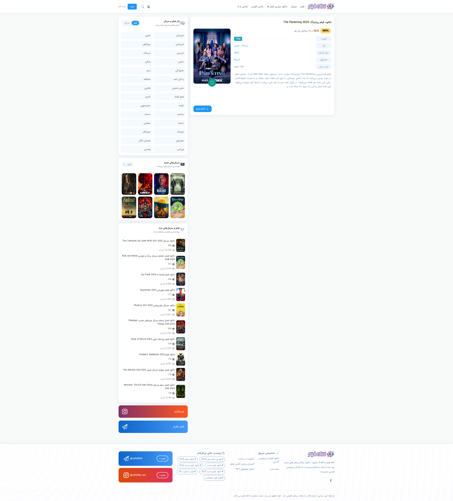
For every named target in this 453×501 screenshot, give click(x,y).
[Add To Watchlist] (212, 83)
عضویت (162, 458)
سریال (294, 6)
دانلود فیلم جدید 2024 (189, 465)
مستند (147, 114)
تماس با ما (242, 6)
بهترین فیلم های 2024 (211, 459)
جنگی (147, 62)
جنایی (181, 62)
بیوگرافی (146, 44)
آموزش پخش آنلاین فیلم (242, 464)
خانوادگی (179, 70)
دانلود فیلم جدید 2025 (211, 471)
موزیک (180, 132)
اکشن (147, 35)
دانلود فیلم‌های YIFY (245, 469)
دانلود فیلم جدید (214, 465)
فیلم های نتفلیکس (213, 477)
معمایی (147, 123)
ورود (132, 6)
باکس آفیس (257, 6)
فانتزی (147, 88)
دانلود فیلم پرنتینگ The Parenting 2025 (307, 22)
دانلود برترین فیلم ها (277, 6)
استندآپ (180, 35)
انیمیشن (180, 44)
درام (148, 70)
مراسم (181, 114)
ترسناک (244, 46)
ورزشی (180, 149)
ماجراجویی (145, 105)
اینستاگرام (179, 411)
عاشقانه (147, 79)
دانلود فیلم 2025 (186, 459)
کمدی (236, 46)
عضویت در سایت (246, 459)
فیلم (302, 6)
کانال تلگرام (178, 427)
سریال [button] (127, 23)
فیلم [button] (135, 23)
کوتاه (181, 105)
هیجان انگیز (144, 140)
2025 (236, 53)
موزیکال (146, 132)
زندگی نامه (179, 79)
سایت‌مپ (274, 469)
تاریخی (180, 53)
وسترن (147, 149)
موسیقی (180, 140)
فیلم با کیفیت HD (186, 471)
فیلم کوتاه (179, 97)
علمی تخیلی (178, 88)
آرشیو (129, 164)
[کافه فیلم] (321, 6)
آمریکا (237, 60)
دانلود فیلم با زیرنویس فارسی (268, 460)
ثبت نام (122, 6)
